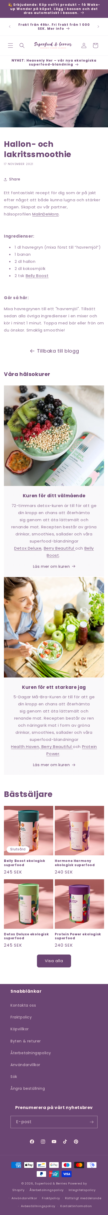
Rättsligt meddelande (83, 1198)
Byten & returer (25, 1041)
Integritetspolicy (82, 1190)
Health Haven (25, 746)
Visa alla (54, 960)
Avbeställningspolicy (38, 1206)
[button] (10, 45)
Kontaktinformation (76, 1206)
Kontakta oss (23, 1005)
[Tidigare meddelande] (9, 26)
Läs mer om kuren (51, 566)
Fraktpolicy (21, 1017)
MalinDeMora (45, 214)
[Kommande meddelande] (98, 26)
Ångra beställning (27, 1088)
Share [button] (14, 179)
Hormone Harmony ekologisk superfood (75, 863)
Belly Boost (37, 275)
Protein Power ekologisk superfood (78, 936)
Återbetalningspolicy (30, 1053)
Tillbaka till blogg (58, 351)
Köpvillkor (19, 1029)
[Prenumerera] (91, 1122)
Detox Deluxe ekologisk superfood (26, 936)
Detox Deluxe (27, 548)
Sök (13, 1076)
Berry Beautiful (59, 548)
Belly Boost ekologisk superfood (24, 863)
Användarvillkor (25, 1064)
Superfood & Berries (51, 1183)
